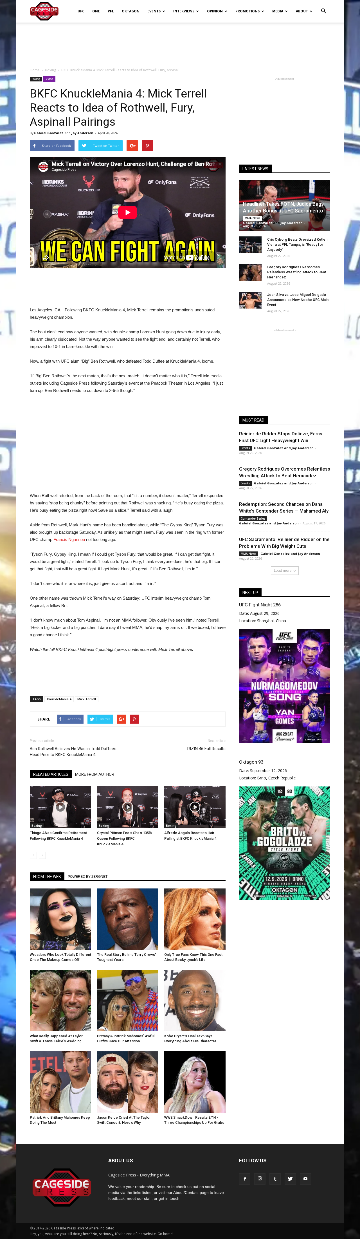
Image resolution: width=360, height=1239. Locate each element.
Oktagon (131, 11)
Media (277, 11)
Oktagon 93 (251, 762)
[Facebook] (244, 1179)
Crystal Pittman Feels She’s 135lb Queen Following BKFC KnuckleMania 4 (124, 838)
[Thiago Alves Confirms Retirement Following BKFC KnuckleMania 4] (60, 807)
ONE (96, 11)
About (302, 11)
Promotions (247, 11)
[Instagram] (260, 1179)
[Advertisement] (180, 42)
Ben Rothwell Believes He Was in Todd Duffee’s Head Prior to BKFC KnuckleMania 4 (73, 751)
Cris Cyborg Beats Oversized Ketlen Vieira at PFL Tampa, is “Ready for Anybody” (297, 244)
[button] (323, 7)
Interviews (183, 11)
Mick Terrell (86, 699)
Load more (283, 570)
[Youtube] (305, 1179)
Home (35, 70)
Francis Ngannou (68, 539)
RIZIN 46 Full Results (206, 748)
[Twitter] (290, 1179)
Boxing (36, 79)
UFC (81, 11)
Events (154, 11)
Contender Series (253, 518)
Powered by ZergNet (87, 877)
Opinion (215, 11)
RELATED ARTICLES (50, 774)
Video (49, 79)
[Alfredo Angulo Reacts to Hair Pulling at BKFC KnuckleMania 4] (195, 807)
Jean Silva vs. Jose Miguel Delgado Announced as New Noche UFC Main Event (297, 299)
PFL (111, 11)
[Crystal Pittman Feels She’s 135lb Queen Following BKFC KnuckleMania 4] (127, 807)
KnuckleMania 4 (59, 699)
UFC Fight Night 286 (260, 605)
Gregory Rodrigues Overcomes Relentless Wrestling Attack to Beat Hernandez (296, 272)
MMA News (252, 218)
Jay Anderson (82, 133)
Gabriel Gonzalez (48, 133)
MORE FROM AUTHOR (94, 774)
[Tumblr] (275, 1179)
